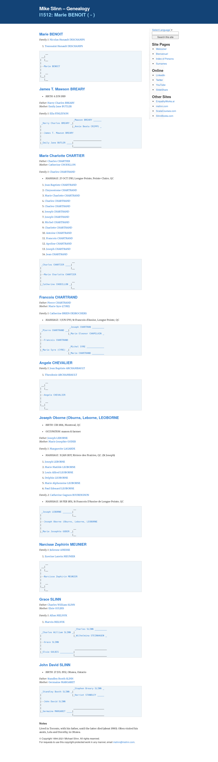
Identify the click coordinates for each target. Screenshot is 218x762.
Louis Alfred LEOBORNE (59, 472)
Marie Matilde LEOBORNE (60, 467)
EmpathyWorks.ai (165, 101)
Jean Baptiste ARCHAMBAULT (67, 368)
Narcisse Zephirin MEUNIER (61, 576)
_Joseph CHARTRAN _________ (86, 327)
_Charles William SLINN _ (57, 632)
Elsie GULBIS (56, 608)
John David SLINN (55, 701)
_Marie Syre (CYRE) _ (54, 350)
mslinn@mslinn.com (124, 742)
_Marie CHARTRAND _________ (86, 353)
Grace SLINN (52, 642)
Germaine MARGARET (61, 682)
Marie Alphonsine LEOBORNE (62, 483)
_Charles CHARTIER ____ (56, 264)
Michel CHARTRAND (57, 222)
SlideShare (162, 89)
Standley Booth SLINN (60, 678)
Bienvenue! (162, 53)
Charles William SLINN (61, 604)
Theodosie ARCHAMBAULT (61, 374)
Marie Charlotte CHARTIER (60, 274)
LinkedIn (160, 75)
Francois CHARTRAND (59, 238)
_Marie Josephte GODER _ (56, 531)
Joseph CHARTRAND (57, 211)
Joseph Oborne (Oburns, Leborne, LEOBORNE (71, 521)
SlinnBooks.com (164, 116)
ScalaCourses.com (166, 111)
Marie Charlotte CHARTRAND (62, 195)
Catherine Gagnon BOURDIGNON (69, 494)
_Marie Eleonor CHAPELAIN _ (86, 333)
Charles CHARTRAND (62, 171)
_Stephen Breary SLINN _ (88, 688)
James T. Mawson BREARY (59, 133)
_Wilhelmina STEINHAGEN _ (91, 635)
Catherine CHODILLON (61, 164)
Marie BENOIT (52, 66)
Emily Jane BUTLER (60, 106)
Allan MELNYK (58, 615)
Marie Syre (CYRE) (59, 306)
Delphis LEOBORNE (56, 477)
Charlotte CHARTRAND (58, 227)
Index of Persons (165, 58)
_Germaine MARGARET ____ (56, 711)
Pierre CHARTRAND (59, 302)
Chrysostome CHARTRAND (61, 190)
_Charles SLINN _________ (91, 629)
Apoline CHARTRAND (59, 243)
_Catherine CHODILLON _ (56, 284)
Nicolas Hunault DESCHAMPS (67, 39)
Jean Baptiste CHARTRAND (61, 184)
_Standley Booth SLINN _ (56, 691)
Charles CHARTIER (58, 161)
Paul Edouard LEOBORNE (59, 488)
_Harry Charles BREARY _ (56, 123)
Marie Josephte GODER (62, 441)
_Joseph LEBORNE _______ (56, 512)
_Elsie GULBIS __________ (57, 652)
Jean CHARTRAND (56, 254)
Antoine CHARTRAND (59, 232)
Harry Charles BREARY (60, 102)
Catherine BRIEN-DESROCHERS (68, 313)
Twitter (159, 80)
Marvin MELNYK (55, 621)
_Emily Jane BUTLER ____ (56, 142)
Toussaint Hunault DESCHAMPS (64, 46)
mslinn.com (162, 106)
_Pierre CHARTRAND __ (54, 330)
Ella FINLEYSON (59, 113)
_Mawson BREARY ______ (87, 120)
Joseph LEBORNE (57, 437)
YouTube (161, 84)
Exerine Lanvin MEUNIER (60, 556)
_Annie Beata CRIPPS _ (87, 126)
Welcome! (161, 49)
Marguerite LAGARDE (62, 448)
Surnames (161, 63)
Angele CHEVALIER (55, 395)
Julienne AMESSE (60, 549)
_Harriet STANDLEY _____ (88, 695)
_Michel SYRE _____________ (86, 346)
